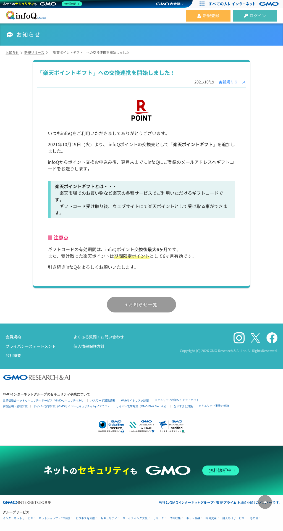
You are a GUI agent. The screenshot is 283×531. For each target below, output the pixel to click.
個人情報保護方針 (89, 346)
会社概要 (13, 355)
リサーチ (158, 518)
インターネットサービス (18, 518)
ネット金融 (193, 518)
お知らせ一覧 (143, 304)
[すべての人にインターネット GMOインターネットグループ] (244, 4)
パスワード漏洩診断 (102, 400)
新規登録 (211, 15)
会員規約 (13, 337)
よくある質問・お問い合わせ (99, 337)
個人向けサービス (233, 518)
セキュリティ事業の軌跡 (214, 405)
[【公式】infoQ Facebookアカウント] (271, 338)
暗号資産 (211, 518)
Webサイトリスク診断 (135, 400)
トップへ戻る (265, 502)
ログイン (258, 15)
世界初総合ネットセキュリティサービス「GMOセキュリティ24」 (44, 400)
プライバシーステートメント (31, 346)
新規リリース (234, 82)
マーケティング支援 (135, 518)
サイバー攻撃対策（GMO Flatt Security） (142, 406)
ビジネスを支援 (85, 518)
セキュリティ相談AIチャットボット (177, 399)
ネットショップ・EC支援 (54, 518)
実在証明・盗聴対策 (15, 406)
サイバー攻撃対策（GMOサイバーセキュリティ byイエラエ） (71, 406)
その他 (254, 518)
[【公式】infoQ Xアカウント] (255, 338)
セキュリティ (109, 518)
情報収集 (175, 518)
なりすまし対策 (183, 406)
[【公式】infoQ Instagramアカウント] (239, 338)
